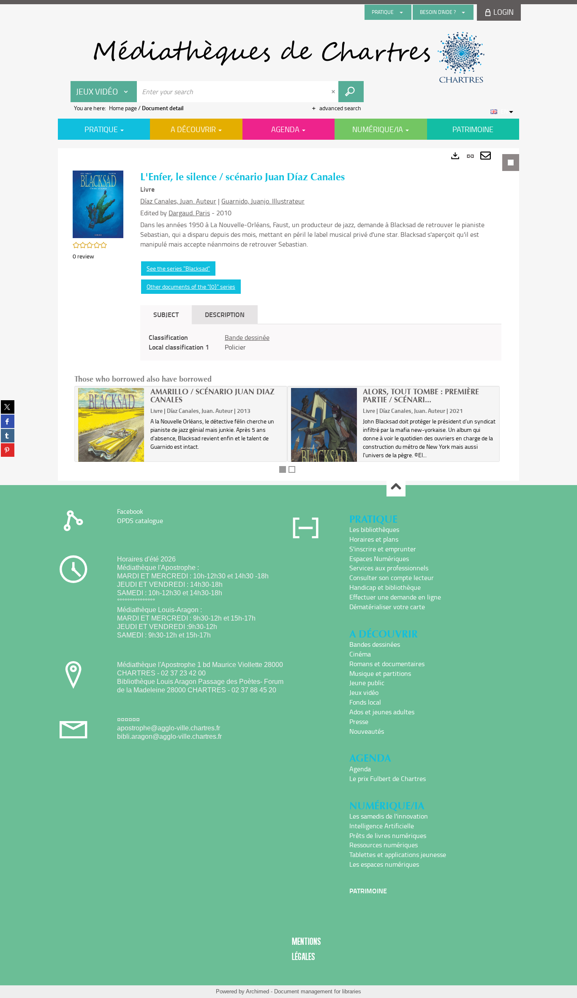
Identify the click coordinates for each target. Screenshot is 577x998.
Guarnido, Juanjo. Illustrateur (263, 201)
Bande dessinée (247, 337)
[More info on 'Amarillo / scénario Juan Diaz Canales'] (111, 432)
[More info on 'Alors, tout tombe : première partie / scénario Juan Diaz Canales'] (324, 432)
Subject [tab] (166, 314)
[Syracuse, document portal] (288, 57)
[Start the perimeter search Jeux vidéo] (351, 91)
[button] (98, 204)
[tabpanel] (288, 314)
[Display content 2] (291, 469)
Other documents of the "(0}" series (191, 286)
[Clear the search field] (334, 91)
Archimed (257, 991)
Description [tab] (225, 314)
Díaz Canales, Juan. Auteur (178, 201)
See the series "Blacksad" (178, 268)
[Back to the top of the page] (396, 487)
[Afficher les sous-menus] (401, 12)
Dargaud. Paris (189, 212)
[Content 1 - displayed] (282, 469)
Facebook (130, 511)
